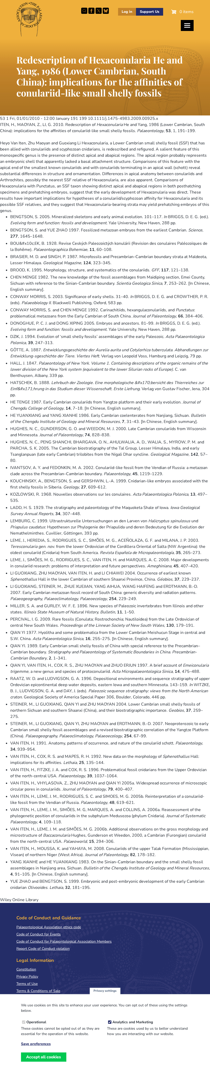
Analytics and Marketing (132, 1022)
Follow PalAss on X (99, 11)
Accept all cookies (43, 1057)
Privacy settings (105, 991)
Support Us (149, 11)
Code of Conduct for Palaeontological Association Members (64, 941)
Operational (36, 1022)
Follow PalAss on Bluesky (106, 11)
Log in (127, 11)
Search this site (84, 11)
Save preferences (36, 1044)
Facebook (91, 11)
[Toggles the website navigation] (187, 25)
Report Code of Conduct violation (43, 948)
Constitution (26, 969)
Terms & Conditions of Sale (38, 990)
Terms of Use (27, 983)
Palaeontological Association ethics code (48, 927)
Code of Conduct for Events (38, 934)
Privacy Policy (27, 976)
